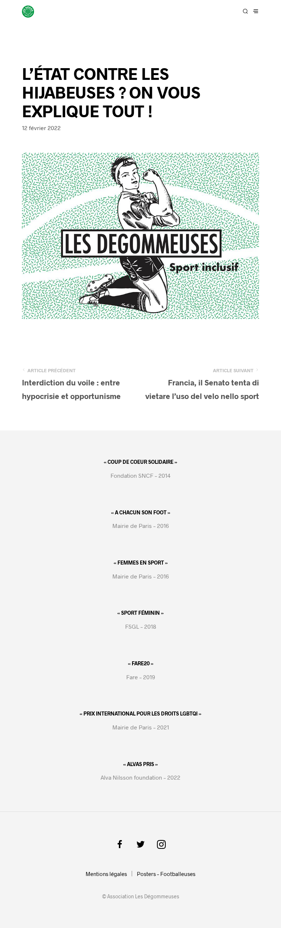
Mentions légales (106, 873)
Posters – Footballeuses (166, 873)
